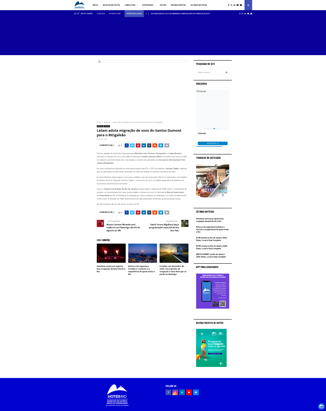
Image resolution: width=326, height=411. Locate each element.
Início (95, 5)
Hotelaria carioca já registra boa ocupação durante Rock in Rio (111, 269)
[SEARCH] (226, 72)
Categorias (147, 5)
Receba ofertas (178, 5)
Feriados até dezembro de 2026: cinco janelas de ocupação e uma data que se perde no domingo (173, 270)
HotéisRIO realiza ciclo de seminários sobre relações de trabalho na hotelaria (184, 13)
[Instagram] (232, 5)
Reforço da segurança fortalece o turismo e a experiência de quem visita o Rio (141, 270)
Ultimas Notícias (199, 5)
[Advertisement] (163, 36)
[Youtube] (238, 5)
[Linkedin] (235, 5)
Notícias (100, 126)
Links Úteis (130, 5)
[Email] (241, 5)
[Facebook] (229, 5)
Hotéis (163, 5)
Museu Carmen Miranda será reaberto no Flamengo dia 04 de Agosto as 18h (123, 228)
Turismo (106, 126)
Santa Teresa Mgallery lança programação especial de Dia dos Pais (164, 228)
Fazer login (115, 13)
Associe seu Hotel (111, 5)
